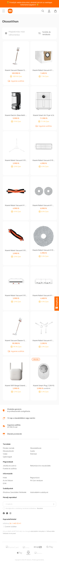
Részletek (40, 508)
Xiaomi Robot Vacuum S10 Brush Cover (16, 295)
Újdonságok (7, 457)
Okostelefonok (35, 448)
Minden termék (8, 448)
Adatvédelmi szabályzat (39, 492)
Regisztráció (35, 478)
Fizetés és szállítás (10, 468)
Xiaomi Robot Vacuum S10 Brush (16, 250)
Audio (32, 451)
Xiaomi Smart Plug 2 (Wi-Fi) (43, 385)
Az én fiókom (8, 480)
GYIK (4, 483)
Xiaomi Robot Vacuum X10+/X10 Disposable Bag (44, 70)
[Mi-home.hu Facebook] (4, 513)
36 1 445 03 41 (15, 523)
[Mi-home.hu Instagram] (10, 513)
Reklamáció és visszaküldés (40, 466)
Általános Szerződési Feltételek (14, 492)
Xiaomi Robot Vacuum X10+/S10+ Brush (16, 205)
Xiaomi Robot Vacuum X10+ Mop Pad (44, 205)
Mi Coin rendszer (36, 480)
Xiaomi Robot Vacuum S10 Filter (44, 160)
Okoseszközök (8, 451)
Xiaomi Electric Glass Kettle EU (16, 115)
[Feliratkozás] (53, 504)
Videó (5, 454)
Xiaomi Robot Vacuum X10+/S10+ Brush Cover (44, 295)
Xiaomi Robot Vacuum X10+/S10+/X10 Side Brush (44, 340)
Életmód (33, 454)
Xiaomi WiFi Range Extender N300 (16, 385)
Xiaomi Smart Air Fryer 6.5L (43, 115)
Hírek (5, 478)
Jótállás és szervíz (9, 466)
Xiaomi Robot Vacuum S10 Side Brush (16, 160)
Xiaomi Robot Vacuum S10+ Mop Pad (44, 250)
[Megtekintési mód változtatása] (6, 33)
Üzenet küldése (10, 526)
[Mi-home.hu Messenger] (7, 513)
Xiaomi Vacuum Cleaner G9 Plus (16, 340)
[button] (3, 11)
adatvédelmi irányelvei (38, 531)
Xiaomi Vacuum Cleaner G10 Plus (16, 70)
